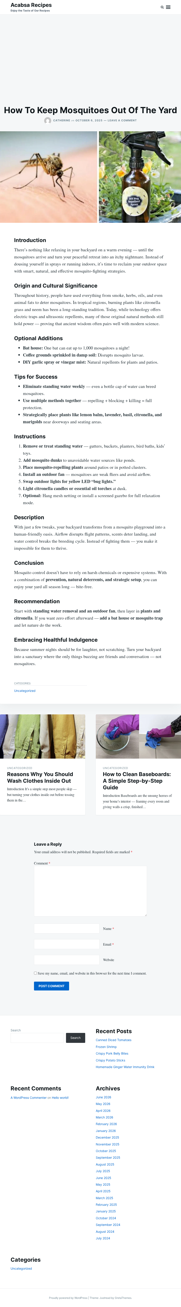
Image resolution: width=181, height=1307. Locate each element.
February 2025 (106, 1204)
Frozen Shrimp (106, 1047)
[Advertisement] (90, 60)
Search (16, 1030)
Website (108, 959)
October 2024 (106, 1218)
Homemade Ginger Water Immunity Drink (125, 1067)
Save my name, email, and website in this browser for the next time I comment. (92, 973)
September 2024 (108, 1225)
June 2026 (103, 1097)
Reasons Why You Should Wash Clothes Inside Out (40, 777)
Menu (168, 7)
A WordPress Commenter (29, 1097)
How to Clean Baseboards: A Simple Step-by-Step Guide (137, 781)
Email (108, 944)
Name (108, 928)
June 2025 (103, 1178)
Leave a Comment (122, 120)
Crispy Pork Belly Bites (112, 1053)
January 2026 (106, 1131)
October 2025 (106, 1151)
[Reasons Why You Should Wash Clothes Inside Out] (42, 736)
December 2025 (107, 1137)
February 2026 (106, 1124)
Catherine (61, 120)
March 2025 (104, 1198)
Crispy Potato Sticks (110, 1060)
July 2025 (103, 1171)
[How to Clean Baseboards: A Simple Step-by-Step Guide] (138, 736)
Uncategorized (25, 691)
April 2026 (103, 1110)
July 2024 (103, 1238)
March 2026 (104, 1117)
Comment (42, 863)
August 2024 (105, 1231)
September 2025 (108, 1157)
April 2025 (103, 1191)
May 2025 (103, 1184)
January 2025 (106, 1211)
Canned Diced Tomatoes (113, 1040)
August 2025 (105, 1164)
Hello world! (60, 1097)
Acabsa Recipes (31, 5)
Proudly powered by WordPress (68, 1297)
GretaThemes (123, 1297)
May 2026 (103, 1104)
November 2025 (107, 1144)
